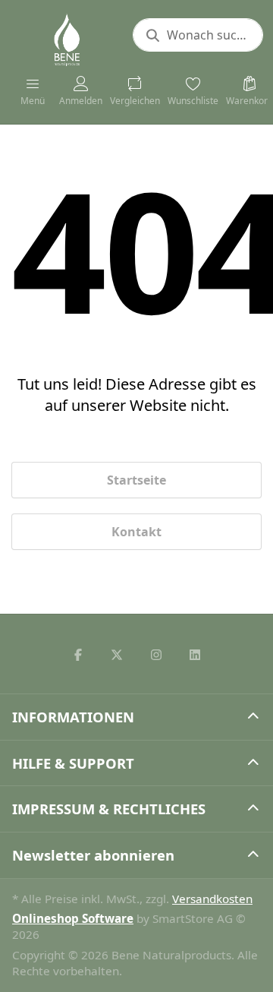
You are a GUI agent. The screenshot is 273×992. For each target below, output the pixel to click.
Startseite (136, 480)
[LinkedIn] (195, 654)
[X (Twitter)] (116, 654)
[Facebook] (78, 654)
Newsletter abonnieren (93, 854)
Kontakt (136, 531)
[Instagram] (156, 654)
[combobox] (198, 35)
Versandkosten (212, 898)
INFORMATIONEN (73, 716)
